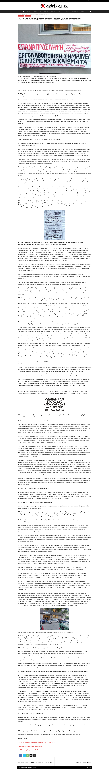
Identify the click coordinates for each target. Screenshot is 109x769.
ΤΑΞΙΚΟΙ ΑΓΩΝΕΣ (27, 15)
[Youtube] (91, 1)
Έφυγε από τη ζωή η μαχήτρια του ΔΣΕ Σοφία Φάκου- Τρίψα (35, 762)
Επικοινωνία (20, 1)
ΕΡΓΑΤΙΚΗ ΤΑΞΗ (37, 11)
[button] (90, 11)
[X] (89, 1)
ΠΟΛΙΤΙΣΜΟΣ (75, 11)
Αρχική (19, 14)
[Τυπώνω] (34, 755)
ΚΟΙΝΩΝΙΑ (66, 11)
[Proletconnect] (54, 6)
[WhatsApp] (27, 755)
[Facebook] (87, 1)
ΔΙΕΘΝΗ (46, 11)
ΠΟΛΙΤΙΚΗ (28, 11)
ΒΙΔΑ (82, 11)
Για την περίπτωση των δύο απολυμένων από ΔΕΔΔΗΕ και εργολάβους (37, 742)
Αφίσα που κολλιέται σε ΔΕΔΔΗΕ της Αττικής (30, 746)
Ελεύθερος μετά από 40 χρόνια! (82, 762)
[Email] (31, 755)
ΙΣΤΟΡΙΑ (53, 11)
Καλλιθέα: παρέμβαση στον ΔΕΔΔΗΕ (28, 750)
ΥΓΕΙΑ (59, 11)
